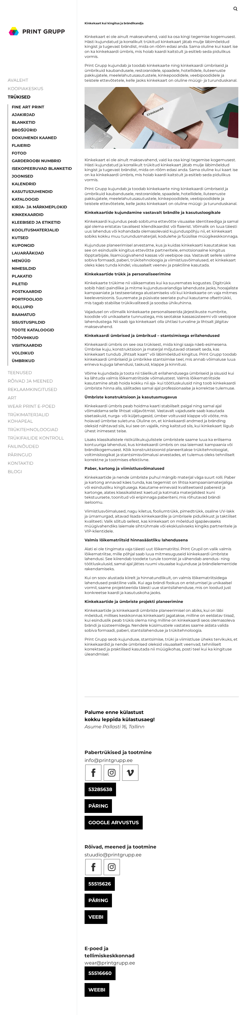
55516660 (100, 973)
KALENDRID (24, 184)
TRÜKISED (19, 97)
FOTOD (19, 153)
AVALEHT (18, 80)
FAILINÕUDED (23, 446)
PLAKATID (22, 276)
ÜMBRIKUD (23, 361)
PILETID (20, 284)
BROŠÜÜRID (24, 130)
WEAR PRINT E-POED (31, 406)
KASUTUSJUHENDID (32, 191)
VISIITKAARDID (27, 345)
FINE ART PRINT (28, 107)
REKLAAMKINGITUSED (32, 389)
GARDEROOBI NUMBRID (36, 161)
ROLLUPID (22, 307)
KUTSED (20, 237)
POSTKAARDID (27, 291)
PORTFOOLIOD (27, 299)
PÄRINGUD (20, 455)
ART (12, 398)
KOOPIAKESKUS (25, 88)
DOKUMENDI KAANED (34, 138)
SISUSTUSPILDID (28, 322)
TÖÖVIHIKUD (25, 337)
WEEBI (96, 990)
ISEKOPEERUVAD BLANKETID (42, 168)
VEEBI (96, 917)
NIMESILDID (24, 268)
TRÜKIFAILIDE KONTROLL (36, 438)
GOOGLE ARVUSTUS (113, 822)
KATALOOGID (25, 199)
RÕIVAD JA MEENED (30, 381)
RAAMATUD (23, 314)
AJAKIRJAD (23, 114)
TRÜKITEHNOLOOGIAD (33, 429)
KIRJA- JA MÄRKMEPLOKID (39, 207)
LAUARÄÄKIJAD (28, 253)
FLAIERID (21, 145)
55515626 (99, 884)
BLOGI (15, 471)
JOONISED (22, 176)
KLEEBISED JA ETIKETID (36, 222)
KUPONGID (23, 245)
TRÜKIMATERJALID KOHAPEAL (28, 418)
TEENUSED (20, 372)
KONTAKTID (20, 463)
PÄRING (98, 806)
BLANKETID (23, 122)
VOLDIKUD (23, 353)
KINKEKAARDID (27, 214)
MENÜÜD (21, 261)
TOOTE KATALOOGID (33, 330)
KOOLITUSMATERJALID (35, 230)
